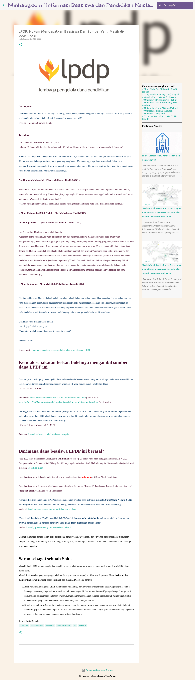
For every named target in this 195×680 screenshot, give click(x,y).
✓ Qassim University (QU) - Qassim (159, 97)
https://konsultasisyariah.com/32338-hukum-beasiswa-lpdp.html (57, 397)
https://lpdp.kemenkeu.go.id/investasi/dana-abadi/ (48, 527)
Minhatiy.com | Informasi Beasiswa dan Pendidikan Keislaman (84, 5)
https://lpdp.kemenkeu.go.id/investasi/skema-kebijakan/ (51, 509)
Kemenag (50, 625)
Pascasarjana (64, 625)
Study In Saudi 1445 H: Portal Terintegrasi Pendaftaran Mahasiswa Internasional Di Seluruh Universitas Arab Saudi (161, 269)
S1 (75, 625)
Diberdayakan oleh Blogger (99, 670)
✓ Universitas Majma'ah (153, 113)
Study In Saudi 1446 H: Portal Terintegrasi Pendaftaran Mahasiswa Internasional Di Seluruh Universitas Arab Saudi (161, 212)
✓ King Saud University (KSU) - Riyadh (161, 94)
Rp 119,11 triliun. (36, 468)
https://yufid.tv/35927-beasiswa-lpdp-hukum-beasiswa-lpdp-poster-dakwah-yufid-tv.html (58, 402)
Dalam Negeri (37, 625)
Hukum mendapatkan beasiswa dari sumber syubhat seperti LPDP (60, 350)
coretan (24, 625)
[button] (20, 45)
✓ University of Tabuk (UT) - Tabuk (159, 100)
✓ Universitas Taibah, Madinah (157, 111)
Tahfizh (82, 625)
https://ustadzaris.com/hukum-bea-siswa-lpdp (48, 434)
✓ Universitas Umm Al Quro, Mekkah (160, 108)
